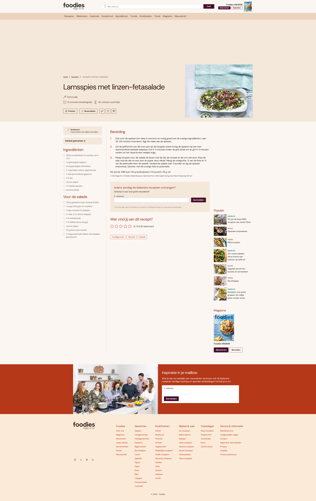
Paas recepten (207, 430)
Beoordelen (89, 111)
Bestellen (237, 8)
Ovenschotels (141, 482)
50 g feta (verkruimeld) (76, 230)
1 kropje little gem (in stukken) (79, 206)
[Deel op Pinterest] (113, 111)
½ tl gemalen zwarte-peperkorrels (81, 170)
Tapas (137, 462)
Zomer (158, 430)
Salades (138, 458)
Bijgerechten (140, 446)
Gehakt (158, 462)
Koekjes (182, 438)
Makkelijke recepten (164, 450)
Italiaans (159, 474)
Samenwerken (122, 446)
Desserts (139, 442)
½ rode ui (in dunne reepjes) (78, 214)
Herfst (158, 478)
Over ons (120, 430)
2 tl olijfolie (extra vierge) (77, 222)
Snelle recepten (162, 454)
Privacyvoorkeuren (228, 454)
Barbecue (159, 434)
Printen (71, 111)
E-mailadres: (119, 196)
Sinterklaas (206, 438)
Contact (223, 438)
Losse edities (122, 442)
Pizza (137, 470)
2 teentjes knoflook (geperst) (79, 174)
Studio (119, 450)
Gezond (131, 237)
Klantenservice (226, 430)
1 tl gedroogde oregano (76, 162)
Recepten (75, 77)
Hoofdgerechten (142, 438)
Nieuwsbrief (121, 454)
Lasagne (138, 478)
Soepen (138, 430)
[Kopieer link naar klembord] (101, 111)
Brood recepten (186, 450)
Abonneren (224, 8)
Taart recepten (185, 458)
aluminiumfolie (72, 190)
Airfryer (158, 442)
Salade (142, 237)
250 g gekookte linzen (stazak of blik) (82, 202)
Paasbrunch (206, 434)
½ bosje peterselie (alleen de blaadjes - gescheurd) (83, 235)
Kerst (203, 442)
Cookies (223, 450)
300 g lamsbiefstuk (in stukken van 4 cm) (82, 157)
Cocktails (139, 486)
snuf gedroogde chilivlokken (78, 166)
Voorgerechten (141, 434)
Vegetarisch (160, 446)
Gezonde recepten (163, 458)
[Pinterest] (87, 460)
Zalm (157, 466)
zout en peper (72, 182)
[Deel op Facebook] (107, 111)
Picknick (159, 438)
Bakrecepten (184, 434)
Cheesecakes (185, 454)
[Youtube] (93, 460)
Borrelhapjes (140, 450)
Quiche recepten (186, 446)
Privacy (223, 446)
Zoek (209, 6)
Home (65, 77)
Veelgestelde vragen (229, 434)
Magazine (120, 434)
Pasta (137, 466)
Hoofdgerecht (118, 237)
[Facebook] (81, 460)
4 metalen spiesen (74, 186)
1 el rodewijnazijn (73, 218)
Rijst (136, 474)
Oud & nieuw (206, 446)
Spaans (158, 470)
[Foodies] (80, 6)
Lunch (137, 454)
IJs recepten (184, 430)
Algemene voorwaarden (230, 442)
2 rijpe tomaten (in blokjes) (78, 210)
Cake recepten (185, 442)
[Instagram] (75, 460)
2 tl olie (69, 178)
